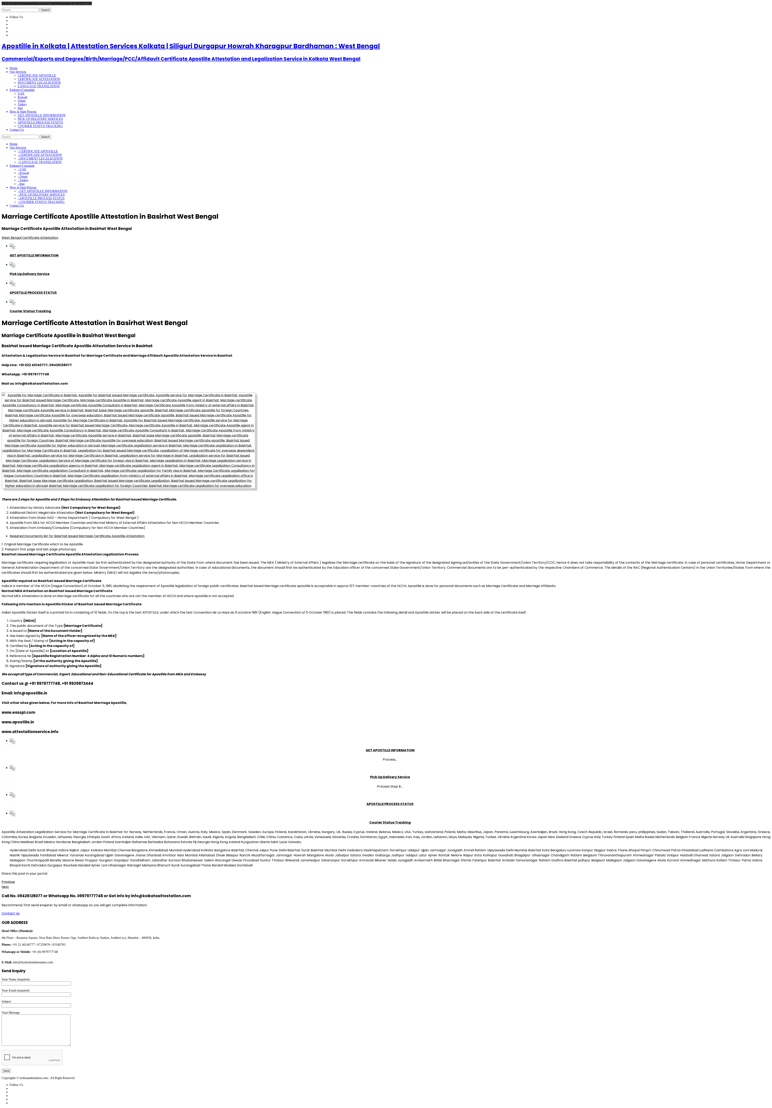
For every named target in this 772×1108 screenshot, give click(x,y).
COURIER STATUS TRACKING (40, 126)
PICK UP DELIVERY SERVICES (40, 118)
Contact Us (11, 913)
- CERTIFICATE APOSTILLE (38, 151)
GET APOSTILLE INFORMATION (42, 115)
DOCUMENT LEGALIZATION (39, 82)
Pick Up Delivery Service (29, 274)
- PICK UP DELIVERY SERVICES (41, 194)
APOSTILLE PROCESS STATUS (40, 122)
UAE (21, 93)
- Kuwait (23, 173)
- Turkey (23, 180)
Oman (22, 100)
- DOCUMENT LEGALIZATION (40, 158)
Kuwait (22, 97)
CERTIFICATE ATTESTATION (39, 79)
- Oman (22, 176)
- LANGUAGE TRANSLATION (40, 162)
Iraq (20, 108)
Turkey (22, 104)
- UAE (22, 169)
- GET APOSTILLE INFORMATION (42, 191)
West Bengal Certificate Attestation (30, 237)
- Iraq (21, 183)
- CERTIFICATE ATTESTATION (40, 155)
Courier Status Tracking (30, 311)
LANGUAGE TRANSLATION (39, 86)
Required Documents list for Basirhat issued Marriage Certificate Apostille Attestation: (77, 536)
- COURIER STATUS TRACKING (41, 202)
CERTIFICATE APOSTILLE (37, 75)
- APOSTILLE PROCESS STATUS (41, 198)
